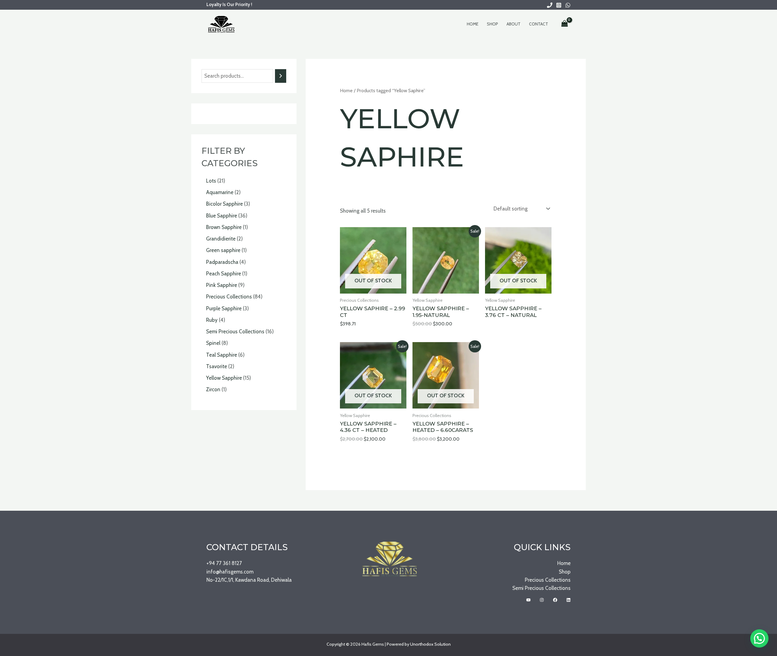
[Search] (280, 76)
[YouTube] (528, 600)
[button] (759, 638)
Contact (538, 24)
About (514, 24)
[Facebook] (555, 600)
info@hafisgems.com (229, 572)
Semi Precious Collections (541, 588)
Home (472, 24)
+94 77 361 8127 (224, 563)
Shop (492, 24)
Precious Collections (548, 580)
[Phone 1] (549, 5)
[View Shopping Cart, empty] (564, 24)
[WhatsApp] (568, 5)
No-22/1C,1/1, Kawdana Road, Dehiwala (249, 580)
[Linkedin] (568, 600)
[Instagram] (559, 5)
